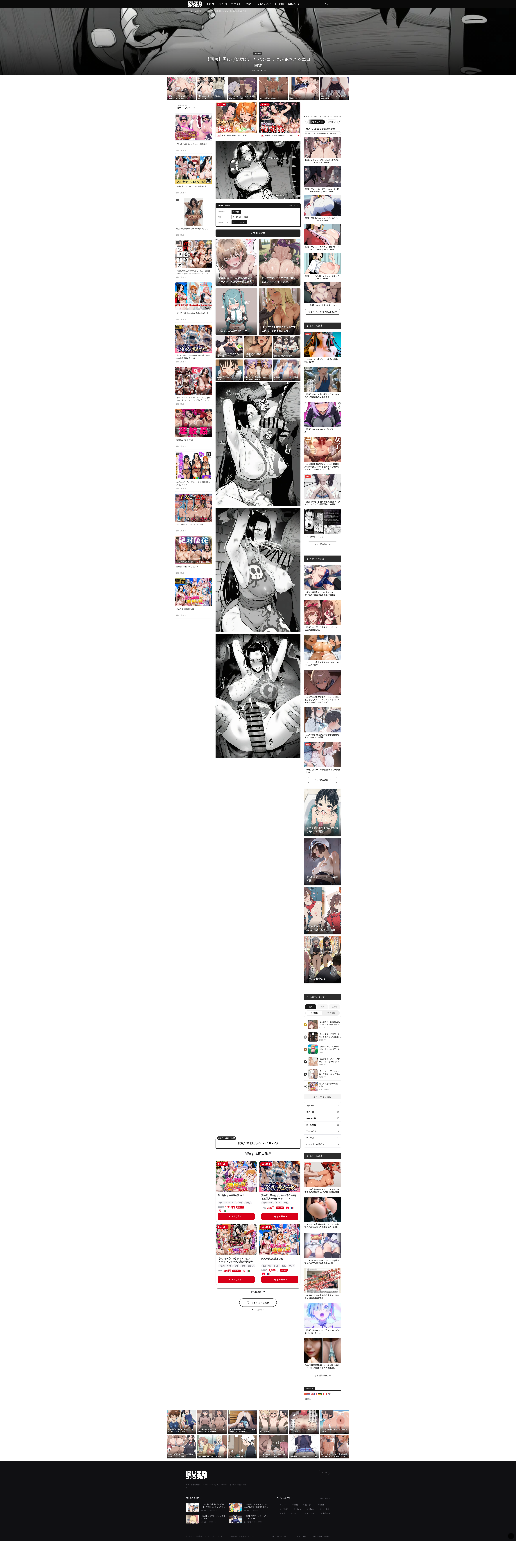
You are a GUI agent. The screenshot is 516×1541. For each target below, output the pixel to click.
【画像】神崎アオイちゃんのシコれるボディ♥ (256, 1517)
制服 (296, 1505)
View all (325, 1498)
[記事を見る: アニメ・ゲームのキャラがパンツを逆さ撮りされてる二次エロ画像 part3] (322, 1245)
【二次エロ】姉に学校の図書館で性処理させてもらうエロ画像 (321, 736)
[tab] (313, 122)
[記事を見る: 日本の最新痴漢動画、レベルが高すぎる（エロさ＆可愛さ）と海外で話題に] (322, 1350)
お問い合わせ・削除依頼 (321, 1536)
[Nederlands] (309, 1394)
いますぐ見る (235, 1216)
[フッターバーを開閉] (511, 1536)
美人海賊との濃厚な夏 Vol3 (231, 1195)
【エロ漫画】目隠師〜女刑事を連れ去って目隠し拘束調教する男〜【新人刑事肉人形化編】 (329, 1035)
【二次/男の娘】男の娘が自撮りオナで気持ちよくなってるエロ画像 (213, 1505)
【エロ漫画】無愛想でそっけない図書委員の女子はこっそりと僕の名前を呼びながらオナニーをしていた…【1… (321, 467)
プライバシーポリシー (278, 1536)
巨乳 (283, 1513)
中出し (322, 1505)
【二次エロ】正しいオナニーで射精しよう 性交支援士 (329, 1072)
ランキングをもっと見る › (322, 1097)
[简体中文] (305, 1394)
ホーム (190, 11)
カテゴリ (248, 4)
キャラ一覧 (222, 4)
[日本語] (326, 1394)
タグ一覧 (210, 4)
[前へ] (306, 122)
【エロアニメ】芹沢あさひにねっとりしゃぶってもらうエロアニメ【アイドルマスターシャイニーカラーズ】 (321, 700)
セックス (325, 1509)
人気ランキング (264, 4)
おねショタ (311, 1513)
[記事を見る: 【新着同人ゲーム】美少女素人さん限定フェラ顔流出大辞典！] (322, 1280)
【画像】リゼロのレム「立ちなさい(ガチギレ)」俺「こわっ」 (322, 1331)
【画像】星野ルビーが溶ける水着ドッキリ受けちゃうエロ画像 (329, 1047)
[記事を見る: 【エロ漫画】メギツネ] (322, 521)
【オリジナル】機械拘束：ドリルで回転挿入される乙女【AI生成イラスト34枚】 (321, 1225)
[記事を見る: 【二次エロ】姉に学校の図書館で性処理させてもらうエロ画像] (322, 719)
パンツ (298, 1509)
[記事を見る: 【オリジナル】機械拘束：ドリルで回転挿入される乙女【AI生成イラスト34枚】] (322, 1209)
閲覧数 (315, 1013)
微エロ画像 (247, 1522)
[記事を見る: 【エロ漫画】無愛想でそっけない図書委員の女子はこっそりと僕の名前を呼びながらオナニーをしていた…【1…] (322, 449)
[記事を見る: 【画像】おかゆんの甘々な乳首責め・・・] (322, 414)
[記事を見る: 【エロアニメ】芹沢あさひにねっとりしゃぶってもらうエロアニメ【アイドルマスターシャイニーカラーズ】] (322, 682)
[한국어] (330, 1394)
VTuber (311, 1509)
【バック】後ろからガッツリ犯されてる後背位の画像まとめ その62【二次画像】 (322, 1190)
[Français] (316, 1394)
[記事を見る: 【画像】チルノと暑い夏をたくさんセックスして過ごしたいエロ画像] (322, 379)
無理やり (326, 1513)
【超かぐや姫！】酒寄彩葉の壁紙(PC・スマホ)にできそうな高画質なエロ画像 (322, 503)
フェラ (284, 1505)
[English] (312, 1394)
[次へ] (339, 122)
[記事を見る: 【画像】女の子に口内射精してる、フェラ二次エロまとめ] (322, 612)
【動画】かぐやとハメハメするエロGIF (213, 1517)
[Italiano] (323, 1394)
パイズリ (285, 1509)
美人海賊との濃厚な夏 (272, 1258)
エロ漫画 (247, 1510)
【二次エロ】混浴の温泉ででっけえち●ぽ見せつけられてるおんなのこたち (330, 1023)
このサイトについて (299, 1536)
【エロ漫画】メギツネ (314, 536)
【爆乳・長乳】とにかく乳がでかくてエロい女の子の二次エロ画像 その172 (321, 593)
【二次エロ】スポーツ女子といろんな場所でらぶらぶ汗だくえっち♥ (329, 1060)
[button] (326, 4)
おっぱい (308, 1505)
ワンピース (237, 217)
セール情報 (279, 4)
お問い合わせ (293, 4)
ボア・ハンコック (239, 222)
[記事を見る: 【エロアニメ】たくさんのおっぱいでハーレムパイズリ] (322, 647)
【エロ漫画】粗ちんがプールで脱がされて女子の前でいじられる (256, 1505)
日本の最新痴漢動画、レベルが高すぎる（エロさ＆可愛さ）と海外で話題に (321, 1366)
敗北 (246, 217)
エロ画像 (198, 11)
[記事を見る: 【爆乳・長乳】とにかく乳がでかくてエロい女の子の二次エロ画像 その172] (322, 577)
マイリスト (236, 4)
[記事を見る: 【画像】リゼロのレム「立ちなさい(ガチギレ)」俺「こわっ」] (322, 1315)
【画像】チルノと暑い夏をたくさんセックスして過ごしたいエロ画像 (321, 395)
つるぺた (296, 1513)
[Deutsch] (319, 1394)
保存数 (332, 1013)
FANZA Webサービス (246, 1536)
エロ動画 (204, 1522)
